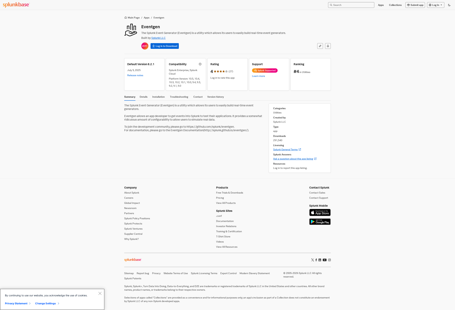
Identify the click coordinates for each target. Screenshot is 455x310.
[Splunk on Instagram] (329, 260)
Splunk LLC (158, 38)
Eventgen (159, 17)
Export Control (228, 273)
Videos (220, 241)
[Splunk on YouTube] (325, 260)
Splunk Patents (132, 278)
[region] (52, 299)
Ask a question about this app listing (295, 158)
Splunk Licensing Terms (204, 273)
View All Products (226, 202)
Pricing (220, 197)
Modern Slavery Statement (255, 273)
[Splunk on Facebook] (316, 260)
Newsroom (130, 208)
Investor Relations (226, 226)
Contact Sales (317, 192)
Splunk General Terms (287, 149)
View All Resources (226, 246)
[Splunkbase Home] (16, 5)
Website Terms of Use (176, 273)
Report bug (143, 273)
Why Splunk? (131, 238)
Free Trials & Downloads (229, 192)
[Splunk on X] (312, 260)
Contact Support (318, 197)
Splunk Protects (133, 223)
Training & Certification (229, 231)
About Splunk (131, 192)
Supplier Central (133, 233)
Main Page (134, 17)
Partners (129, 213)
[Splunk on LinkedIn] (319, 260)
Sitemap (129, 273)
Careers (128, 197)
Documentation (225, 220)
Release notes (135, 75)
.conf (219, 215)
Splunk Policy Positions (137, 218)
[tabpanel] (227, 138)
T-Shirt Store (223, 236)
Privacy (156, 273)
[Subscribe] (328, 46)
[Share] (320, 46)
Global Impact (132, 202)
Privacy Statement (16, 303)
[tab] (129, 97)
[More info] (200, 64)
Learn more (258, 75)
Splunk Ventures (133, 228)
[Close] (100, 293)
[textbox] (353, 4)
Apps (146, 17)
